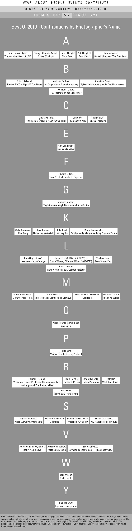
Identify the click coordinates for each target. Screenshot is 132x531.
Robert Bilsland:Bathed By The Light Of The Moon (24, 83)
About (41, 3)
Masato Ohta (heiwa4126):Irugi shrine (66, 325)
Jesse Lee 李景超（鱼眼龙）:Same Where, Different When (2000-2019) (71, 260)
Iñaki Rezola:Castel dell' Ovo (72, 381)
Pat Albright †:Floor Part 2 (84, 55)
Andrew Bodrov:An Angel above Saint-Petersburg (61, 83)
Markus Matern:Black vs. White (111, 296)
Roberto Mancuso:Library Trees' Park (23, 296)
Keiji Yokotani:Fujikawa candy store (66, 505)
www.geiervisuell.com (15, 527)
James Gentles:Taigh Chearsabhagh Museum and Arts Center (66, 204)
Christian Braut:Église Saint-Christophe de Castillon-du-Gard (103, 83)
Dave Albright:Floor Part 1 (68, 55)
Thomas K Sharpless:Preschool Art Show (77, 420)
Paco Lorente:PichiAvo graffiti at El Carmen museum (66, 268)
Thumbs (41, 15)
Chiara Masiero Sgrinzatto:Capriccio (87, 296)
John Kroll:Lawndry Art (62, 232)
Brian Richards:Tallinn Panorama (91, 381)
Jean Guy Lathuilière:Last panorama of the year (34, 260)
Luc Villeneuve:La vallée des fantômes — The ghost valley (90, 448)
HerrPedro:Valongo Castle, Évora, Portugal (66, 353)
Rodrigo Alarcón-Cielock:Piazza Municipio (46, 55)
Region (80, 15)
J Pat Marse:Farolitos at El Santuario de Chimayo (53, 296)
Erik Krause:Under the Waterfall (43, 232)
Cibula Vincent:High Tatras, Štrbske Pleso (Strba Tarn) (46, 119)
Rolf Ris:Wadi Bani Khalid (110, 381)
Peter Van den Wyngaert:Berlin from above (32, 448)
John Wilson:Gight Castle (66, 477)
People (58, 3)
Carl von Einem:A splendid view (66, 147)
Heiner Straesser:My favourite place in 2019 (104, 420)
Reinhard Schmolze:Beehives (54, 420)
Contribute (97, 3)
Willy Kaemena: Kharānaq (23, 232)
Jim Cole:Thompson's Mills (77, 119)
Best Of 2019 (41, 9)
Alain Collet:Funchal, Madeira (97, 119)
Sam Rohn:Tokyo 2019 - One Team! (66, 392)
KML (94, 15)
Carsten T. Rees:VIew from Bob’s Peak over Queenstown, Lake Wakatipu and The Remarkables (37, 382)
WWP (27, 3)
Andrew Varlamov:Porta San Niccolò (56, 448)
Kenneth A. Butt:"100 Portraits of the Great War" (66, 91)
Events (75, 3)
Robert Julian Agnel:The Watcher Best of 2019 (17, 55)
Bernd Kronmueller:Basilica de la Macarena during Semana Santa (94, 232)
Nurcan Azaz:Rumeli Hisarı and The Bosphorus (111, 55)
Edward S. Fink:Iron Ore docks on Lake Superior (66, 176)
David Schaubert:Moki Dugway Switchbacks (28, 420)
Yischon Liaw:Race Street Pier (102, 260)
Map (56, 15)
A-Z (67, 15)
